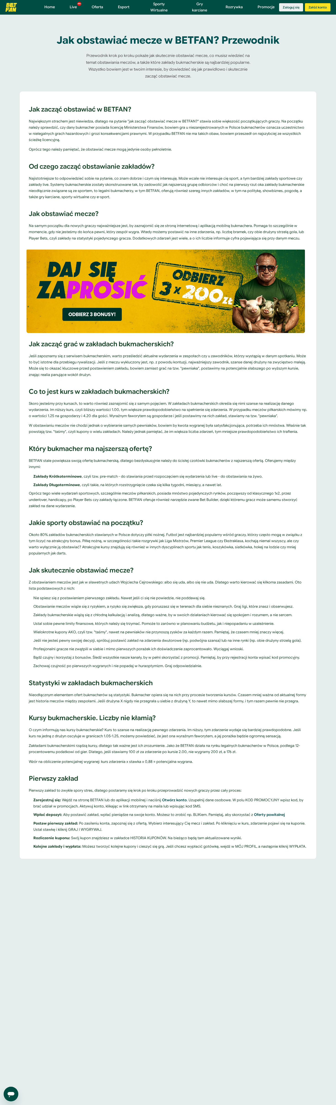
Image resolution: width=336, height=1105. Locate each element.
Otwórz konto (174, 800)
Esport (123, 7)
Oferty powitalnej (269, 814)
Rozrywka (234, 7)
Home (49, 7)
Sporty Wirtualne (159, 7)
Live (75, 6)
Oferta (97, 7)
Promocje (266, 7)
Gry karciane (199, 7)
